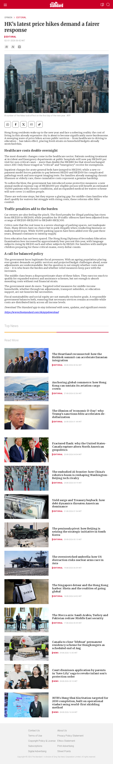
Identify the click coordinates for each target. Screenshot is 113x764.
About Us (62, 730)
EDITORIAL (21, 17)
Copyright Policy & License (42, 740)
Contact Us (34, 730)
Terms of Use (35, 735)
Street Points (64, 751)
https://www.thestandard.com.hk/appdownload (31, 312)
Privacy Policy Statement (70, 735)
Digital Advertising (37, 751)
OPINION (8, 17)
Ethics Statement (66, 740)
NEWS (55, 653)
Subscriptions (35, 746)
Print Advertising (65, 746)
